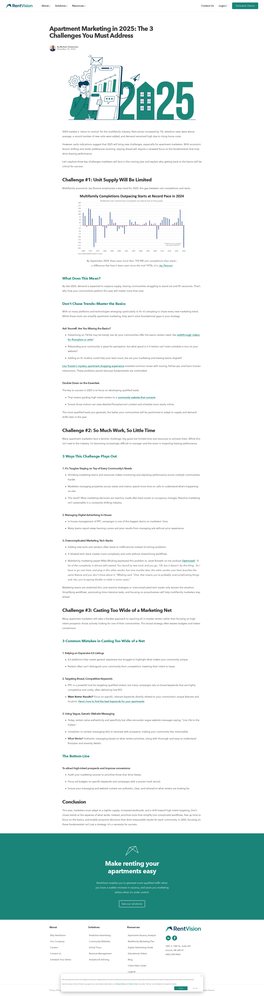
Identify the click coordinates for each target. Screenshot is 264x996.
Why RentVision (58, 935)
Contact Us (55, 953)
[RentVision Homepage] (19, 5)
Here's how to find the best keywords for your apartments (111, 701)
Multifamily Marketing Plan (141, 941)
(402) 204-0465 (172, 954)
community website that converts (136, 397)
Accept (181, 988)
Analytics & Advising (99, 959)
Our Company (57, 941)
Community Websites (99, 941)
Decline (195, 988)
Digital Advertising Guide (140, 947)
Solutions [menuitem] (60, 5)
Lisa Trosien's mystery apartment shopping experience (93, 366)
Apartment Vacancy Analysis (142, 935)
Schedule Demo (245, 5)
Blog (130, 959)
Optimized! (188, 560)
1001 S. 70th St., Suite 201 (178, 946)
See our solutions (132, 903)
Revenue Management (100, 953)
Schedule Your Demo (60, 959)
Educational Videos (137, 953)
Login (222, 5)
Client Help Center (137, 965)
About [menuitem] (45, 5)
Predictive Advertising (100, 935)
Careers (54, 947)
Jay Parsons (165, 265)
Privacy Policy (120, 984)
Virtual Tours (95, 947)
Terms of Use (133, 984)
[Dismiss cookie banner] (201, 976)
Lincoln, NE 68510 (174, 950)
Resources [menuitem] (78, 5)
